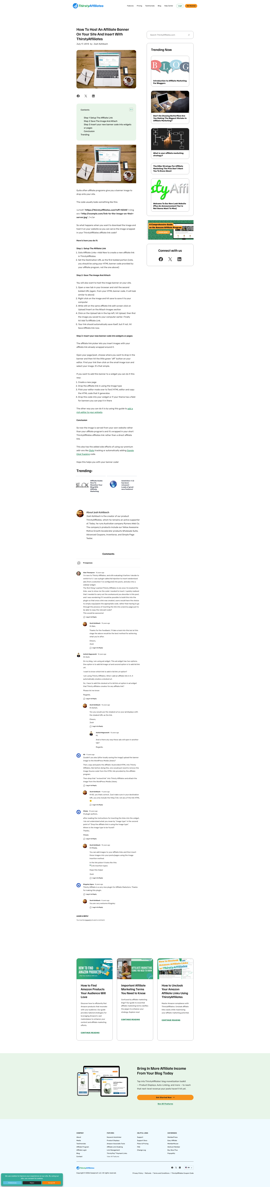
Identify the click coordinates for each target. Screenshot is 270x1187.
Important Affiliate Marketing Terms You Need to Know (133, 989)
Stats (91, 450)
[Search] (189, 35)
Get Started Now (164, 1097)
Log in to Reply (91, 617)
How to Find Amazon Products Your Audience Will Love (93, 991)
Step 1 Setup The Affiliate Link (98, 117)
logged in (88, 920)
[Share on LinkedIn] (93, 96)
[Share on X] (85, 96)
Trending (85, 134)
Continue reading (90, 1033)
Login (180, 6)
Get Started (191, 6)
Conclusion (89, 131)
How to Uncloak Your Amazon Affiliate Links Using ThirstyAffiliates (175, 991)
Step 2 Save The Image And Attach (100, 121)
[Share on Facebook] (78, 96)
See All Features (165, 1104)
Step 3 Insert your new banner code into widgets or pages (107, 126)
